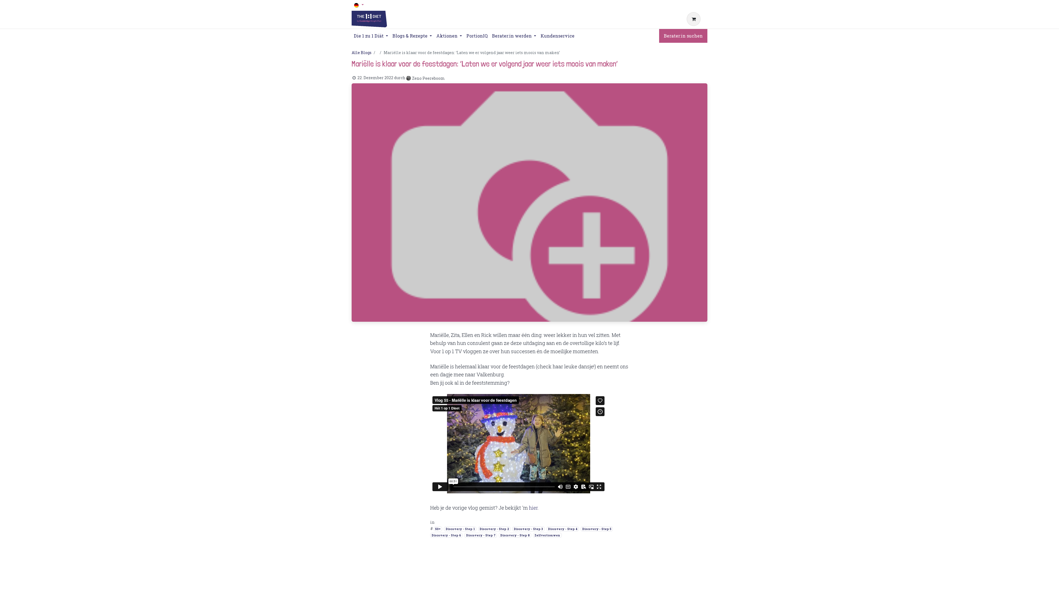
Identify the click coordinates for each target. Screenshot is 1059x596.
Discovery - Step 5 (596, 529)
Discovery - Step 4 (562, 529)
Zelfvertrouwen (547, 535)
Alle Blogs (361, 52)
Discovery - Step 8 (515, 535)
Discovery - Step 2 (494, 529)
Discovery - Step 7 (481, 535)
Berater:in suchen (683, 36)
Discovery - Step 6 (446, 535)
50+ (438, 529)
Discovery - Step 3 (528, 529)
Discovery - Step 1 (460, 529)
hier (533, 507)
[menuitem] (477, 36)
